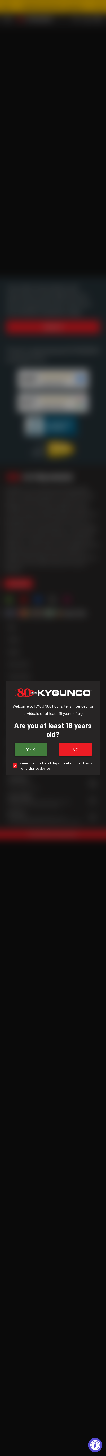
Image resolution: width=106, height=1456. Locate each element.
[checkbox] (53, 765)
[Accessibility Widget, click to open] (95, 1445)
